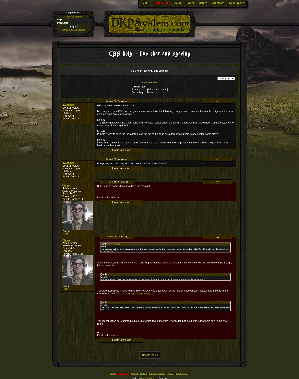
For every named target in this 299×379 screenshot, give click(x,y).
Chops (66, 185)
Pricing (177, 2)
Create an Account (73, 16)
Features (135, 373)
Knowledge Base (157, 373)
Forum (190, 2)
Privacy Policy (182, 373)
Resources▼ (237, 2)
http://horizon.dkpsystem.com (137, 293)
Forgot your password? (73, 29)
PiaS (65, 234)
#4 (217, 236)
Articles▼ (218, 2)
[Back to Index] (149, 82)
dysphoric (68, 105)
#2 (217, 159)
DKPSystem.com (150, 378)
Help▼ (203, 2)
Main (145, 2)
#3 (217, 182)
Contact (170, 373)
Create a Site (160, 2)
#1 (217, 101)
